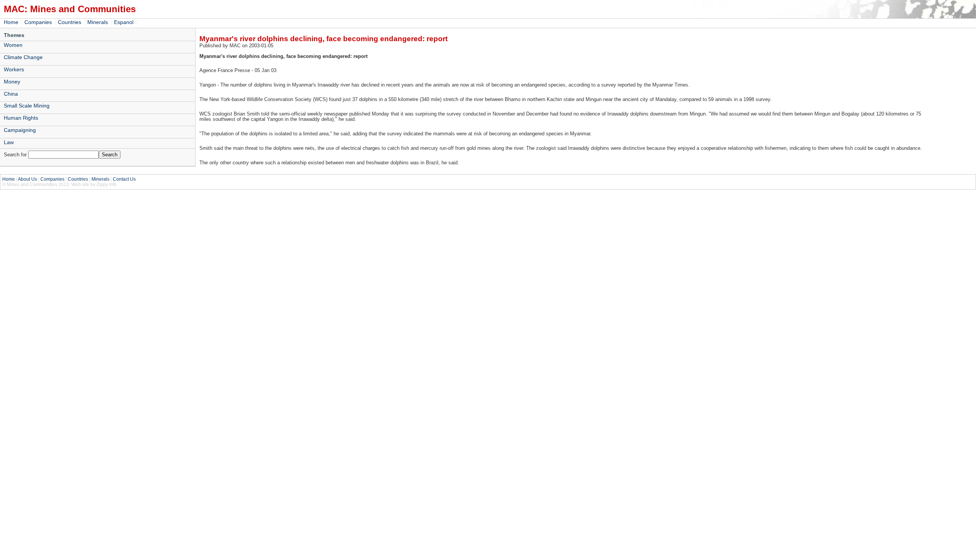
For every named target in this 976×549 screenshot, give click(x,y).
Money (12, 82)
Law (9, 142)
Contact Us (124, 179)
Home (11, 22)
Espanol (123, 22)
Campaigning (20, 130)
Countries (69, 22)
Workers (14, 69)
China (11, 94)
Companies (38, 22)
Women (13, 45)
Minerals (97, 22)
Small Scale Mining (27, 106)
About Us (27, 179)
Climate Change (23, 57)
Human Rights (21, 118)
